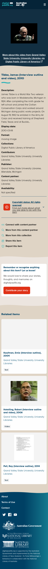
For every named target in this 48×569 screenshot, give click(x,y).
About (4, 496)
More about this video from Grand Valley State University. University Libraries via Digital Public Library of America (24, 58)
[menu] (45, 4)
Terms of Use (8, 502)
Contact (5, 507)
